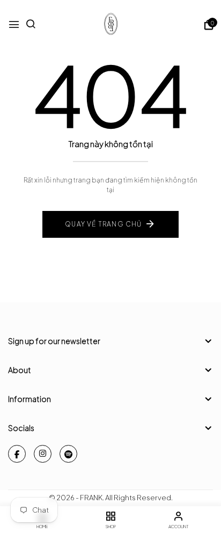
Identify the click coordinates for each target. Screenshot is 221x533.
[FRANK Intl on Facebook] (17, 454)
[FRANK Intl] (110, 24)
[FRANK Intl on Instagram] (42, 454)
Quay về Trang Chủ (103, 224)
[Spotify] (68, 454)
